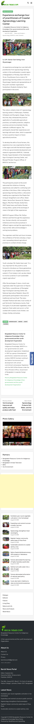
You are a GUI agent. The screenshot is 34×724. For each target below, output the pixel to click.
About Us (4, 651)
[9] (4, 443)
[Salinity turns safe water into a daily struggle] (6, 568)
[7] (19, 444)
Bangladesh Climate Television (12, 463)
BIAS (4, 465)
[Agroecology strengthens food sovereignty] (6, 532)
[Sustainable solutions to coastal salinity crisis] (6, 546)
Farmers (21, 35)
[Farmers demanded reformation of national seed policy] (6, 575)
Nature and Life (7, 606)
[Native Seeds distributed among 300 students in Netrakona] (6, 554)
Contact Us (4, 654)
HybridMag (21, 721)
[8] (11, 444)
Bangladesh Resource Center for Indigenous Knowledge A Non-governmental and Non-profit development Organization (16, 29)
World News (6, 611)
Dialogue (5, 595)
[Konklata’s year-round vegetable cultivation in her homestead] (6, 517)
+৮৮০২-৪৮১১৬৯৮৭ (6, 662)
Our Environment (8, 467)
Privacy (3, 657)
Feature (5, 600)
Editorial (5, 598)
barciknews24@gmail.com (9, 660)
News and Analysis (7, 11)
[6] (26, 443)
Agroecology (6, 35)
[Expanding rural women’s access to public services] (6, 525)
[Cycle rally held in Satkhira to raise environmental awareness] (6, 582)
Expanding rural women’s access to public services (16, 698)
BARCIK (12, 35)
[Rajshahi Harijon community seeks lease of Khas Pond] (6, 539)
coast (16, 35)
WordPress (12, 721)
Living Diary (6, 603)
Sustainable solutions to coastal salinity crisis (15, 709)
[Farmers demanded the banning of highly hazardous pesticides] (6, 561)
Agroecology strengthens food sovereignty (14, 701)
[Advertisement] (17, 491)
